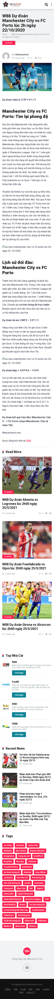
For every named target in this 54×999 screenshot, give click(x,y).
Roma (22, 904)
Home (4, 34)
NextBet (46, 989)
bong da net (24, 856)
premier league (33, 899)
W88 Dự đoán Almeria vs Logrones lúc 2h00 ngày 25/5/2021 (20, 504)
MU (31, 888)
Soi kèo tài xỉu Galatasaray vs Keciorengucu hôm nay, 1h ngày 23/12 (34, 757)
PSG (47, 899)
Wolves (32, 926)
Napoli (40, 888)
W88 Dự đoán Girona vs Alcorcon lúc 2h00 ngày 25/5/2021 (26, 627)
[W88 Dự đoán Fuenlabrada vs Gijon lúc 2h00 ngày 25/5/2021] (27, 540)
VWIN (21, 992)
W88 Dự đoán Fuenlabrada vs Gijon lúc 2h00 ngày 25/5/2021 (24, 566)
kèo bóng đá (38, 877)
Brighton (8, 861)
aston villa (33, 845)
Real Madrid (9, 904)
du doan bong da (12, 872)
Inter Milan (40, 872)
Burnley (20, 861)
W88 (28, 440)
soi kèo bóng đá (37, 904)
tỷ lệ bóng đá (24, 915)
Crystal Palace (11, 867)
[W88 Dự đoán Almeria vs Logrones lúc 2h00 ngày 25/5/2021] (27, 475)
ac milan (8, 845)
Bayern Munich (37, 850)
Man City (21, 888)
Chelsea (32, 861)
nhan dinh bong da (12, 899)
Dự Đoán (8, 43)
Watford (7, 926)
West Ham (20, 926)
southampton (38, 910)
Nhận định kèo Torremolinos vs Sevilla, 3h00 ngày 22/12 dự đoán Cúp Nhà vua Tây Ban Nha (36, 818)
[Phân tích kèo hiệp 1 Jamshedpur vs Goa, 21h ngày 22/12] (9, 806)
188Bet (8, 989)
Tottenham (9, 915)
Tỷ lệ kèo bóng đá (12, 920)
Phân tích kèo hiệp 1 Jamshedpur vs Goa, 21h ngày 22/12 (33, 796)
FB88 (15, 723)
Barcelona (21, 850)
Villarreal (29, 920)
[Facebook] (27, 967)
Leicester (39, 883)
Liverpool (8, 888)
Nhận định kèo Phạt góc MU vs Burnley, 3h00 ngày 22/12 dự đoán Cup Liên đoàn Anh (35, 777)
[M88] (6, 667)
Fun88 (15, 681)
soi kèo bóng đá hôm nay (16, 910)
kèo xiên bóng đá (12, 883)
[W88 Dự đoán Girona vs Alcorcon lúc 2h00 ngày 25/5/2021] (27, 600)
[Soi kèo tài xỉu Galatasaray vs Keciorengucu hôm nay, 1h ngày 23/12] (9, 767)
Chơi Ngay (19, 673)
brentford (38, 856)
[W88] (6, 709)
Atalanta (8, 850)
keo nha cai (22, 877)
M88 (14, 662)
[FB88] (6, 729)
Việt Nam (42, 920)
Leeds (27, 883)
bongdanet (9, 856)
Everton (27, 872)
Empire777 (30, 992)
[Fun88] (6, 687)
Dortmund (27, 867)
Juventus (8, 877)
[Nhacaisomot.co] (12, 4)
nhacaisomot (21, 54)
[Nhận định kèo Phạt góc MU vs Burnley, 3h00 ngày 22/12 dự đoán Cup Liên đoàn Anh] (9, 787)
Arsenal (20, 845)
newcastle (9, 893)
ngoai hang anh (25, 893)
